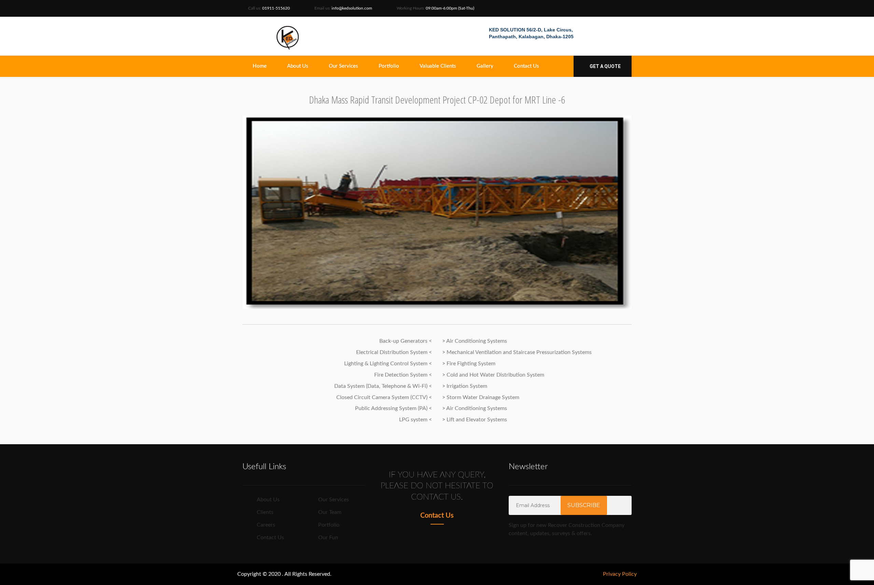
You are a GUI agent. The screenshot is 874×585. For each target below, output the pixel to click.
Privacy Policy (620, 574)
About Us (297, 66)
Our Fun (328, 537)
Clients (265, 512)
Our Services (343, 66)
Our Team (329, 512)
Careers (266, 525)
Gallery (485, 66)
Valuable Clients (438, 66)
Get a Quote (605, 66)
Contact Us (526, 66)
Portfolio (389, 66)
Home (260, 66)
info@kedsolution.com (352, 8)
